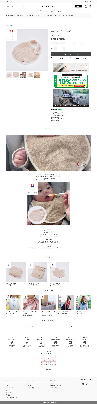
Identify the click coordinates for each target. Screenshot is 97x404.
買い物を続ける (55, 117)
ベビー (11, 25)
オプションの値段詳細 (57, 112)
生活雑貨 (8, 394)
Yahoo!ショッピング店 (33, 387)
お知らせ (30, 384)
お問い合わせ (61, 59)
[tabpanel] (27, 50)
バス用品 (8, 395)
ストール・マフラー (10, 384)
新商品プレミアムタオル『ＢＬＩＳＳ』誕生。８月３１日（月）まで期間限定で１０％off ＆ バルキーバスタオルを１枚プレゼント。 (47, 15)
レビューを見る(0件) (56, 119)
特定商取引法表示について (56, 385)
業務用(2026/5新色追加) (11, 397)
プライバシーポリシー (54, 387)
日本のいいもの (9, 387)
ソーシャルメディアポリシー (56, 389)
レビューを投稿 (55, 120)
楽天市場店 (31, 389)
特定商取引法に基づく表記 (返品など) (60, 114)
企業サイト (31, 385)
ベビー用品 (8, 392)
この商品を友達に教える (57, 115)
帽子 (7, 390)
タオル (7, 385)
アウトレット (8, 389)
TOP (7, 25)
